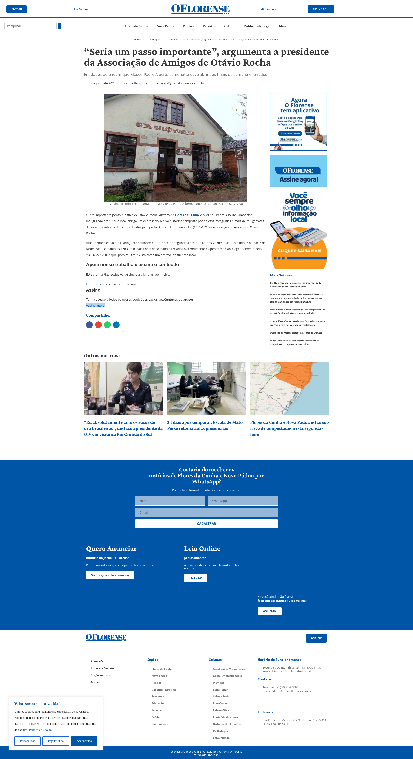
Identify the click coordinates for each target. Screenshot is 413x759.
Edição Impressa (100, 675)
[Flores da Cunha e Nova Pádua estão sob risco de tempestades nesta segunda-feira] (289, 388)
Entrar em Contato (102, 668)
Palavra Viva (221, 710)
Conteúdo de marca (225, 717)
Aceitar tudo (84, 741)
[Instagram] (374, 9)
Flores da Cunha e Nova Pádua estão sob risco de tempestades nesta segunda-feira (289, 428)
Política (188, 26)
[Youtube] (383, 9)
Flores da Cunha (136, 26)
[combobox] (30, 26)
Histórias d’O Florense (227, 724)
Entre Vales (220, 703)
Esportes (209, 26)
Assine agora (95, 305)
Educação (158, 703)
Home (137, 39)
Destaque (154, 39)
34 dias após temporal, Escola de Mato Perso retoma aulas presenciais (205, 425)
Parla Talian (220, 689)
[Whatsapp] (391, 9)
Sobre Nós (96, 661)
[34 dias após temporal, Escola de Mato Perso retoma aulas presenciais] (206, 388)
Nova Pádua (165, 26)
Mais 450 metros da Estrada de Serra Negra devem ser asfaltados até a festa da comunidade (297, 311)
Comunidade (160, 724)
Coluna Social (221, 696)
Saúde (156, 717)
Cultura (230, 26)
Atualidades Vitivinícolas (229, 669)
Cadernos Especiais (164, 689)
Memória (218, 682)
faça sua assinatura (272, 601)
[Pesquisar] (59, 26)
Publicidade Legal (257, 26)
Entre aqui (93, 284)
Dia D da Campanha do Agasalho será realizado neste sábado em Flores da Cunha (295, 284)
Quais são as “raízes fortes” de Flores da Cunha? (296, 332)
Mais (282, 26)
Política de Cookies (40, 729)
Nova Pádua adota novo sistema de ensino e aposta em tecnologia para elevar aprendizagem (297, 323)
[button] (89, 324)
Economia (158, 696)
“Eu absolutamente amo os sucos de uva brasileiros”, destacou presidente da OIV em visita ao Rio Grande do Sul (123, 428)
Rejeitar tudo (56, 741)
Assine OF (96, 682)
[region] (56, 723)
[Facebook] (365, 9)
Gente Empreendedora (227, 676)
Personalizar (27, 741)
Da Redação (220, 731)
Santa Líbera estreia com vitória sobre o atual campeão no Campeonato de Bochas (294, 342)
